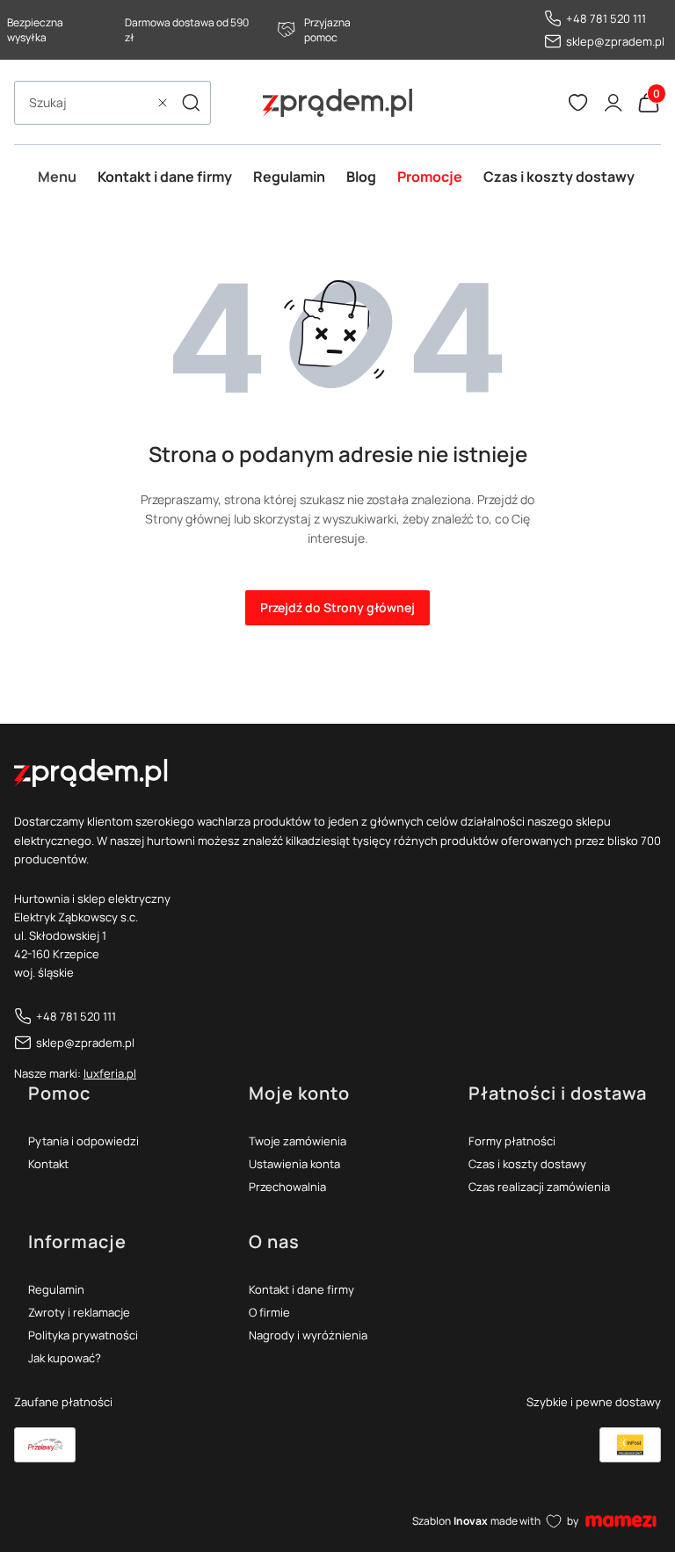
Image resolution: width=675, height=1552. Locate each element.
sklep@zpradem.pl (615, 41)
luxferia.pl (109, 1073)
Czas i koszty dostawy (527, 1164)
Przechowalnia (287, 1187)
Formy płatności (511, 1141)
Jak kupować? (64, 1358)
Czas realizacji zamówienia (539, 1187)
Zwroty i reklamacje (79, 1312)
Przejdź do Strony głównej (337, 607)
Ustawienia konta (294, 1164)
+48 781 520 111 (606, 18)
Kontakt (48, 1164)
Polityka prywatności (83, 1335)
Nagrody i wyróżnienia (308, 1335)
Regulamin (56, 1289)
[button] (190, 103)
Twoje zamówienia (297, 1141)
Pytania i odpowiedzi (83, 1141)
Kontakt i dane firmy (301, 1289)
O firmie (269, 1312)
